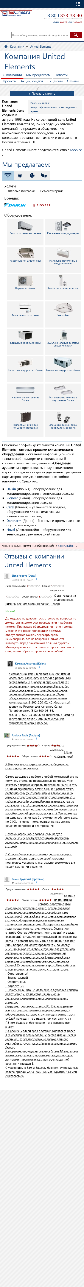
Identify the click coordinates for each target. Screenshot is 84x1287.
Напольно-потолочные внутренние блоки (63, 399)
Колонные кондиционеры (63, 288)
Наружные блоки (25, 288)
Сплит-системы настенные (25, 233)
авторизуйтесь (67, 545)
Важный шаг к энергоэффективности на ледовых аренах (53, 107)
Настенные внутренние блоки (25, 399)
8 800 (64, 15)
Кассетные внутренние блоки (25, 370)
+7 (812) (75, 22)
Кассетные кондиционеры (25, 260)
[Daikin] (15, 205)
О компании (12, 74)
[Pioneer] (42, 205)
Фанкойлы (63, 315)
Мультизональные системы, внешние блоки (63, 344)
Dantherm (14, 520)
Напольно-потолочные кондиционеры (63, 262)
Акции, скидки (32, 81)
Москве (76, 149)
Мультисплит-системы (25, 315)
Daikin (11, 489)
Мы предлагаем (38, 74)
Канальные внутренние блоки (63, 370)
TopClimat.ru (15, 16)
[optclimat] (28, 879)
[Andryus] (26, 735)
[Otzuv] (24, 575)
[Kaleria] (31, 663)
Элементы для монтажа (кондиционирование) (63, 426)
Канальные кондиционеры (63, 233)
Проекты (9, 81)
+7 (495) (60, 22)
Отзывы (73, 81)
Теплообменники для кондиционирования (25, 426)
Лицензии (55, 81)
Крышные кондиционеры (25, 342)
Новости (61, 74)
